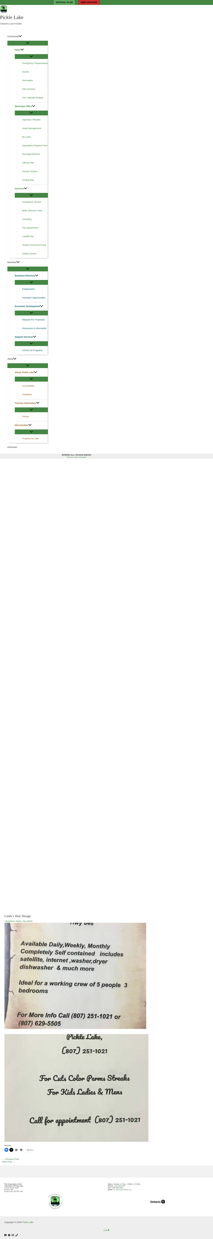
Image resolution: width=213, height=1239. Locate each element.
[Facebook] (5, 1235)
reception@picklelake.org (122, 1190)
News (18, 921)
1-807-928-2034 (119, 1186)
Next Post (8, 1162)
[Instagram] (9, 1235)
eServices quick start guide (76, 457)
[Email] (13, 1235)
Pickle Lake (11, 17)
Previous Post (10, 1159)
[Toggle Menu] (27, 43)
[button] (20, 36)
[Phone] (16, 1235)
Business (10, 921)
